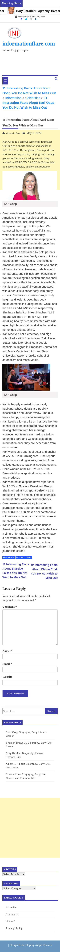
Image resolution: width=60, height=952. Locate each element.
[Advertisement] (30, 828)
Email (7, 663)
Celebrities (8, 557)
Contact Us (12, 914)
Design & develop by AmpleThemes (31, 945)
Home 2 (10, 921)
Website (7, 676)
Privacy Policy (14, 928)
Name (7, 650)
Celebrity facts (23, 557)
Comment (9, 606)
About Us (11, 907)
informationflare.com (28, 43)
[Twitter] (26, 19)
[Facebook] (21, 19)
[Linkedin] (36, 19)
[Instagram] (31, 19)
